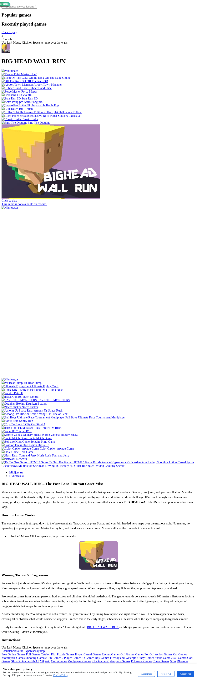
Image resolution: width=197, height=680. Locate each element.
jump (42, 651)
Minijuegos (16, 472)
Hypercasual (16, 475)
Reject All (166, 673)
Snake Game (162, 657)
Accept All (185, 673)
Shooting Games (35, 657)
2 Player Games (71, 657)
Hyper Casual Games (88, 654)
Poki (47, 661)
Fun (21, 651)
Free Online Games (13, 654)
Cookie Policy (60, 675)
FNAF (35, 661)
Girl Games (127, 654)
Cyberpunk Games (118, 661)
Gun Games (53, 657)
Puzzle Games (65, 654)
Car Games (180, 654)
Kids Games (99, 661)
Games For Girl (144, 654)
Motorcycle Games (13, 657)
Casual (6, 651)
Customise (146, 673)
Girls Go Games (21, 661)
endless (14, 651)
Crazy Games (145, 657)
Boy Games (102, 657)
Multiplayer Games (79, 661)
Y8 (42, 661)
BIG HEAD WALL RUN (103, 627)
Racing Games (111, 654)
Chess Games (161, 661)
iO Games (88, 657)
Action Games (163, 654)
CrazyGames (59, 661)
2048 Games (178, 657)
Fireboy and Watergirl (123, 657)
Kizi (53, 654)
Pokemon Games (141, 661)
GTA (173, 661)
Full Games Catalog (38, 654)
